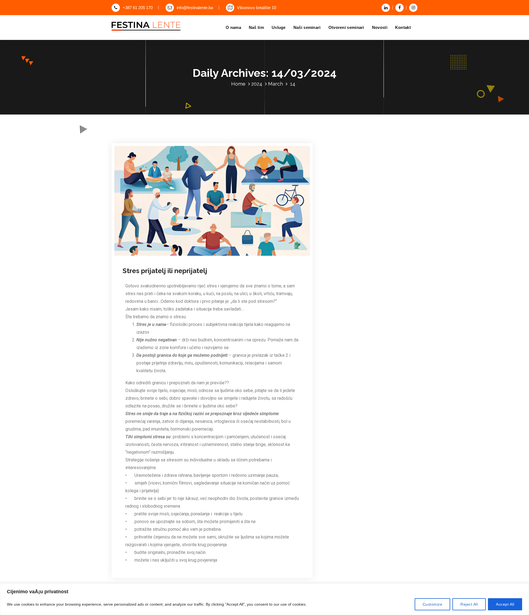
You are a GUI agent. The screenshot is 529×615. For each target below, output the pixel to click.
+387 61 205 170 (138, 8)
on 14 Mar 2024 (152, 256)
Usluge (279, 27)
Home (238, 84)
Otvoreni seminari (346, 27)
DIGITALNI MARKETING (243, 256)
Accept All (505, 604)
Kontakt (403, 27)
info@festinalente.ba (195, 8)
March (275, 84)
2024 (256, 84)
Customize (432, 604)
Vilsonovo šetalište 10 (256, 8)
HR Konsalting (276, 256)
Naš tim (256, 27)
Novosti (379, 27)
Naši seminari (307, 27)
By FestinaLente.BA (193, 256)
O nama (233, 27)
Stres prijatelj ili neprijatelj (165, 271)
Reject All (469, 604)
